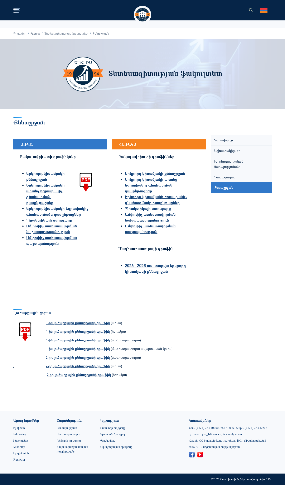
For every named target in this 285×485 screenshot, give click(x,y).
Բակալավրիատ (67, 428)
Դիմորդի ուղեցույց (69, 440)
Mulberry (19, 447)
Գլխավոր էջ (223, 140)
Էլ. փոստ (19, 428)
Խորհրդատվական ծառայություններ (228, 164)
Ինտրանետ (20, 440)
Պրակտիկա (107, 440)
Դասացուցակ (225, 177)
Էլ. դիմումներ (21, 453)
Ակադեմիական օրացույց (116, 447)
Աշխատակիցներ (227, 150)
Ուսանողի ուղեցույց (113, 428)
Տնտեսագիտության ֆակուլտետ (66, 33)
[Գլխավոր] (142, 11)
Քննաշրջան (223, 187)
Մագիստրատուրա (68, 434)
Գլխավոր (19, 33)
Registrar (19, 459)
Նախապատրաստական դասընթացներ (72, 449)
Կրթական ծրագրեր (113, 434)
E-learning (19, 434)
